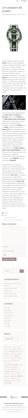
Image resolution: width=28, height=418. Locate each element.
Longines (21, 365)
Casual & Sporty (8, 290)
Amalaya (10, 349)
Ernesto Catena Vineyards (16, 358)
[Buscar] (22, 271)
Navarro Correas (7, 369)
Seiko (5, 215)
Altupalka (6, 349)
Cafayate (11, 353)
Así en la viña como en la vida (13, 220)
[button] (17, 1)
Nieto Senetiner (14, 369)
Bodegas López (15, 351)
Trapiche (7, 380)
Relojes (6, 213)
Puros (5, 318)
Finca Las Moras (7, 362)
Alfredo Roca (18, 347)
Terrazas (18, 378)
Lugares (6, 310)
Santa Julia (13, 376)
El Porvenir (6, 358)
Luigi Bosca (7, 367)
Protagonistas (7, 315)
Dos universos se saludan (10, 296)
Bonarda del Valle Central (10, 288)
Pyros (9, 373)
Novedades (7, 313)
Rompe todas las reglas (10, 293)
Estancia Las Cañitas (8, 360)
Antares (14, 349)
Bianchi (5, 351)
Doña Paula (11, 356)
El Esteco (17, 356)
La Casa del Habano (11, 365)
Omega (7, 371)
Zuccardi (7, 383)
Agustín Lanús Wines (8, 347)
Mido (12, 367)
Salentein (6, 376)
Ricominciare (14, 373)
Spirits (5, 323)
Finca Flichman (15, 360)
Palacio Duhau (18, 371)
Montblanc (16, 367)
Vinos (5, 326)
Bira (8, 351)
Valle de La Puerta (15, 380)
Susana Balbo (7, 378)
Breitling (6, 354)
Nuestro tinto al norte (10, 217)
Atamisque (19, 349)
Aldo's (14, 347)
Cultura (6, 308)
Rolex (18, 373)
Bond (21, 351)
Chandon (6, 356)
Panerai (6, 373)
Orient (12, 371)
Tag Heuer (13, 378)
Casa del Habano (18, 353)
